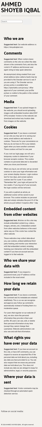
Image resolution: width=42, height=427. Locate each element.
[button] (21, 15)
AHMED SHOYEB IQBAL (20, 7)
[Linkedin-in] (4, 417)
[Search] (27, 22)
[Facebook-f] (10, 417)
